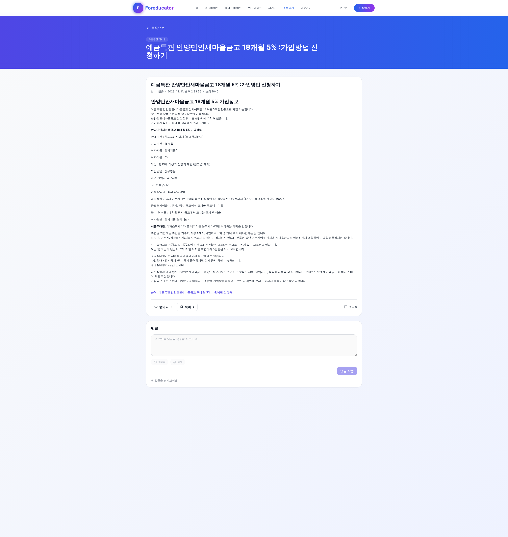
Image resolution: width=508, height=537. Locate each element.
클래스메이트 (233, 8)
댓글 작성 (347, 371)
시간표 (272, 8)
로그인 (343, 8)
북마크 (189, 307)
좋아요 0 (165, 307)
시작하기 (364, 8)
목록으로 (158, 28)
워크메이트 (212, 8)
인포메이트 (255, 8)
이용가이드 (307, 8)
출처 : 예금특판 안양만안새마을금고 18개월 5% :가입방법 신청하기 (193, 292)
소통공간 (288, 8)
